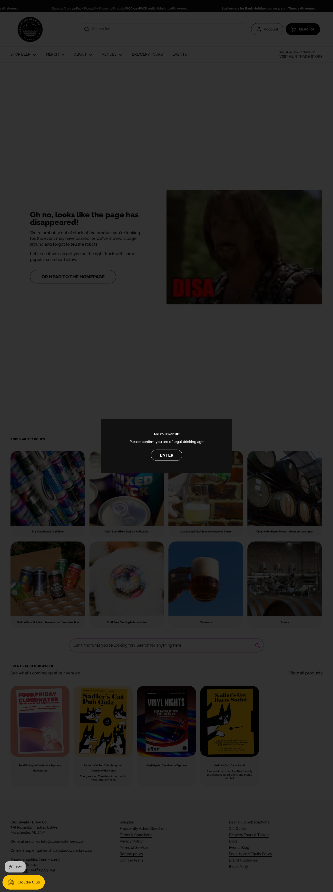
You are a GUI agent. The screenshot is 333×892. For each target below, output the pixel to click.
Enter (166, 455)
